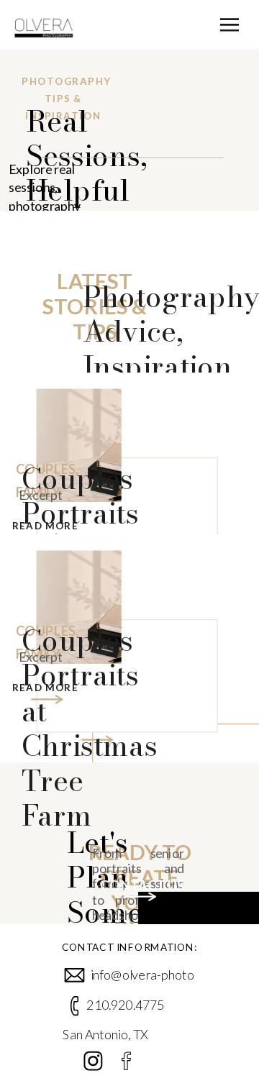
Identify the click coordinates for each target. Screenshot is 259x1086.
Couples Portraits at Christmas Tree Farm (90, 727)
